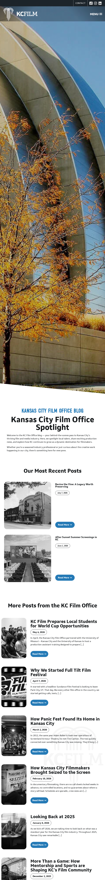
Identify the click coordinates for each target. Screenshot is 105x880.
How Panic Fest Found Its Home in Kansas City (65, 721)
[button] (96, 14)
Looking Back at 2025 (52, 816)
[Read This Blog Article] (13, 638)
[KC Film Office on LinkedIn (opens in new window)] (100, 3)
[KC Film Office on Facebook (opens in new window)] (91, 3)
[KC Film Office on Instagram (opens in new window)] (95, 3)
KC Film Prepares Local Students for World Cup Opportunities (63, 623)
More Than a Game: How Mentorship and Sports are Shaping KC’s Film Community (61, 865)
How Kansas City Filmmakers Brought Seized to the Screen (60, 770)
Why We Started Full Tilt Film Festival (60, 672)
